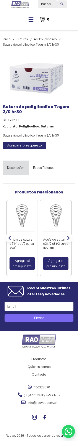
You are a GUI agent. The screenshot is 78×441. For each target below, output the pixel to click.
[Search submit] (62, 4)
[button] (62, 58)
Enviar (39, 318)
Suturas (22, 39)
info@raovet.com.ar (42, 403)
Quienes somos (39, 367)
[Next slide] (68, 238)
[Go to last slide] (9, 238)
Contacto (39, 374)
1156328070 (42, 387)
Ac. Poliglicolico (45, 39)
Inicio (7, 39)
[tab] (16, 168)
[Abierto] (31, 19)
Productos (39, 359)
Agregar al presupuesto (24, 145)
